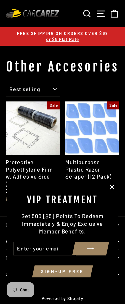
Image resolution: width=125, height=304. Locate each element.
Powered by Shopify (62, 298)
